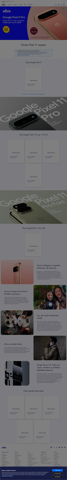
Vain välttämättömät (57, 473)
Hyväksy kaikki (57, 470)
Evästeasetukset (57, 476)
